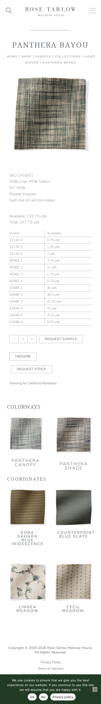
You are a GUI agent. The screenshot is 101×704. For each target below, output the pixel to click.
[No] (94, 689)
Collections (68, 56)
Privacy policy (63, 697)
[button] (83, 81)
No (43, 697)
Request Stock (31, 369)
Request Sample (61, 339)
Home (12, 56)
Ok (32, 697)
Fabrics (43, 56)
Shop (27, 56)
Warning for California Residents (33, 383)
